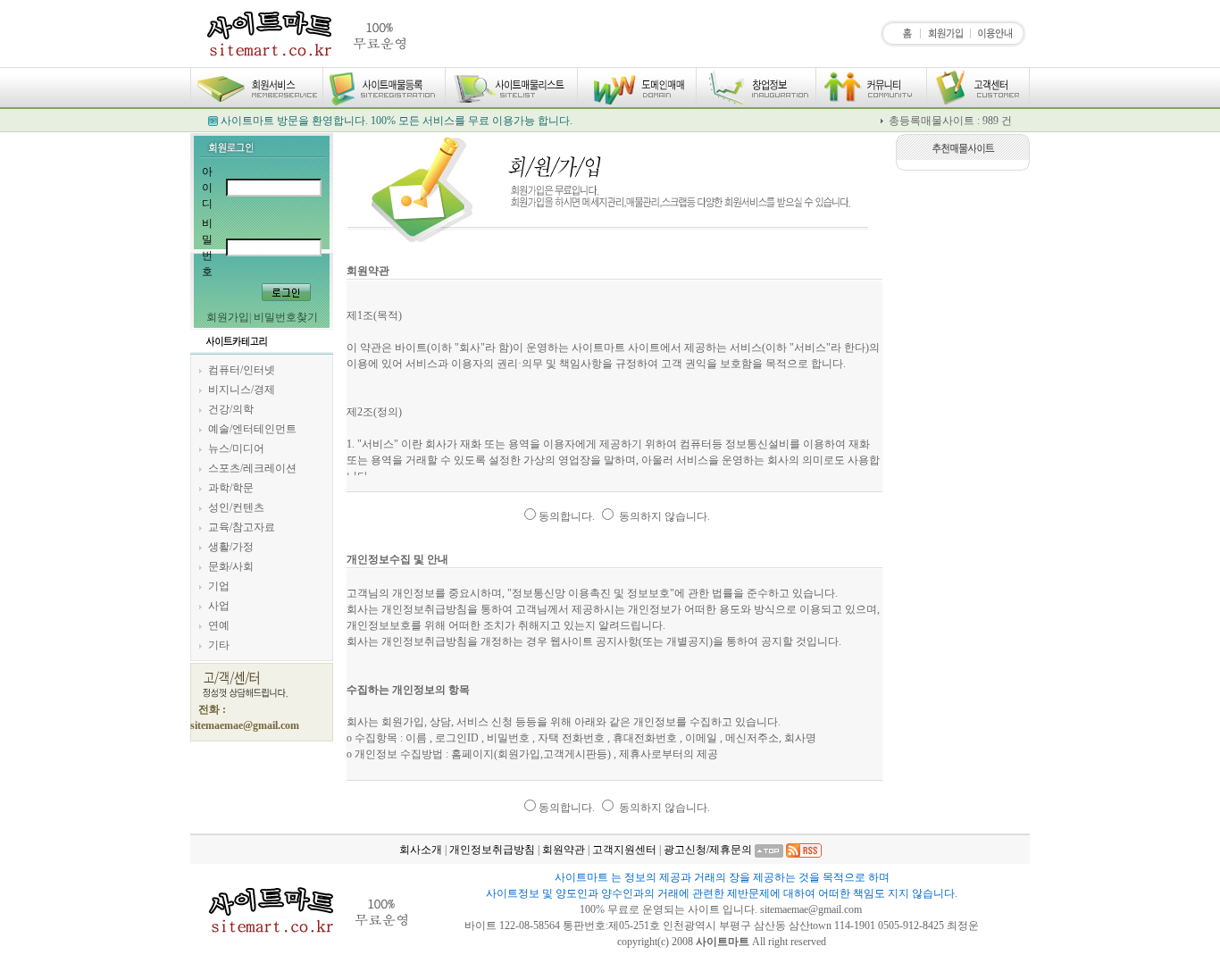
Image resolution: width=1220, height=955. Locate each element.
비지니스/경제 (241, 389)
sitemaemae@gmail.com (812, 909)
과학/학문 (231, 488)
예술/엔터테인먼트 (252, 429)
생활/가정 (231, 546)
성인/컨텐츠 (236, 507)
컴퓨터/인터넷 (241, 370)
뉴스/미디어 (236, 448)
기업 (219, 586)
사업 (219, 605)
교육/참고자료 (241, 527)
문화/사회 (231, 566)
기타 (219, 645)
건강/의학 (231, 409)
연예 (219, 625)
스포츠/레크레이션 (252, 468)
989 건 (997, 120)
